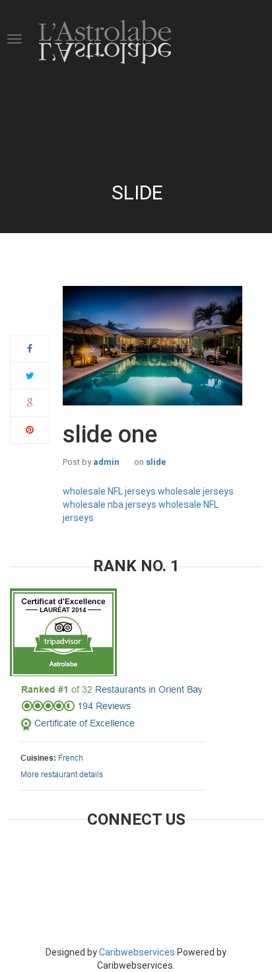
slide (156, 462)
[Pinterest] (30, 430)
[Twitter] (30, 375)
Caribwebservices (137, 952)
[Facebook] (29, 348)
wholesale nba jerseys (109, 504)
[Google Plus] (29, 403)
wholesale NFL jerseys (109, 491)
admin (106, 462)
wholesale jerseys (196, 491)
